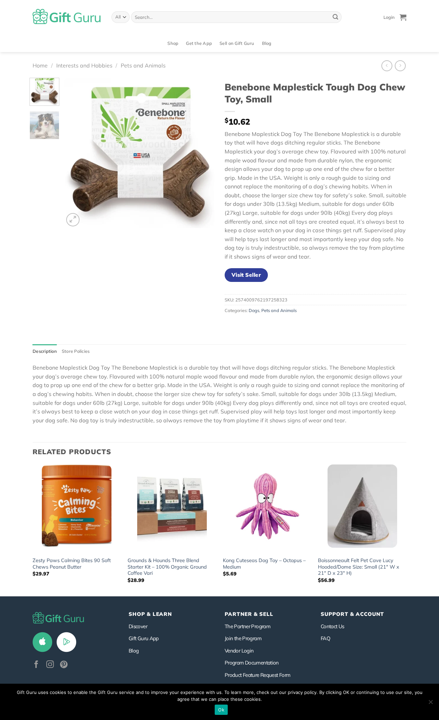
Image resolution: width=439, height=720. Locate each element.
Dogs (254, 310)
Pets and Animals (143, 65)
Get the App (199, 43)
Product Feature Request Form (257, 675)
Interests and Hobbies (84, 65)
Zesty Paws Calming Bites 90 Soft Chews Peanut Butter (72, 563)
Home (40, 65)
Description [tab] (45, 351)
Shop (172, 43)
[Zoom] (73, 219)
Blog (267, 43)
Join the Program (243, 638)
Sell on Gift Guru (237, 43)
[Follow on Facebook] (36, 665)
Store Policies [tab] (76, 351)
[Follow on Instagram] (50, 665)
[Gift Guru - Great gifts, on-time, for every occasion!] (67, 17)
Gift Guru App (144, 638)
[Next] (203, 153)
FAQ (325, 638)
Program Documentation (252, 662)
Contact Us (332, 626)
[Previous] (75, 153)
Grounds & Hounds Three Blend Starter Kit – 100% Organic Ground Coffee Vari (167, 566)
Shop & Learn (150, 614)
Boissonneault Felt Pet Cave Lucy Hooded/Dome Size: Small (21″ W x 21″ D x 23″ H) (358, 566)
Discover (138, 626)
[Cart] (403, 17)
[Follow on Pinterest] (64, 665)
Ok (221, 709)
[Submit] (335, 17)
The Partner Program (247, 626)
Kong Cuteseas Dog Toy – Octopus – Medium (264, 563)
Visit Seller (246, 274)
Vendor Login (239, 650)
